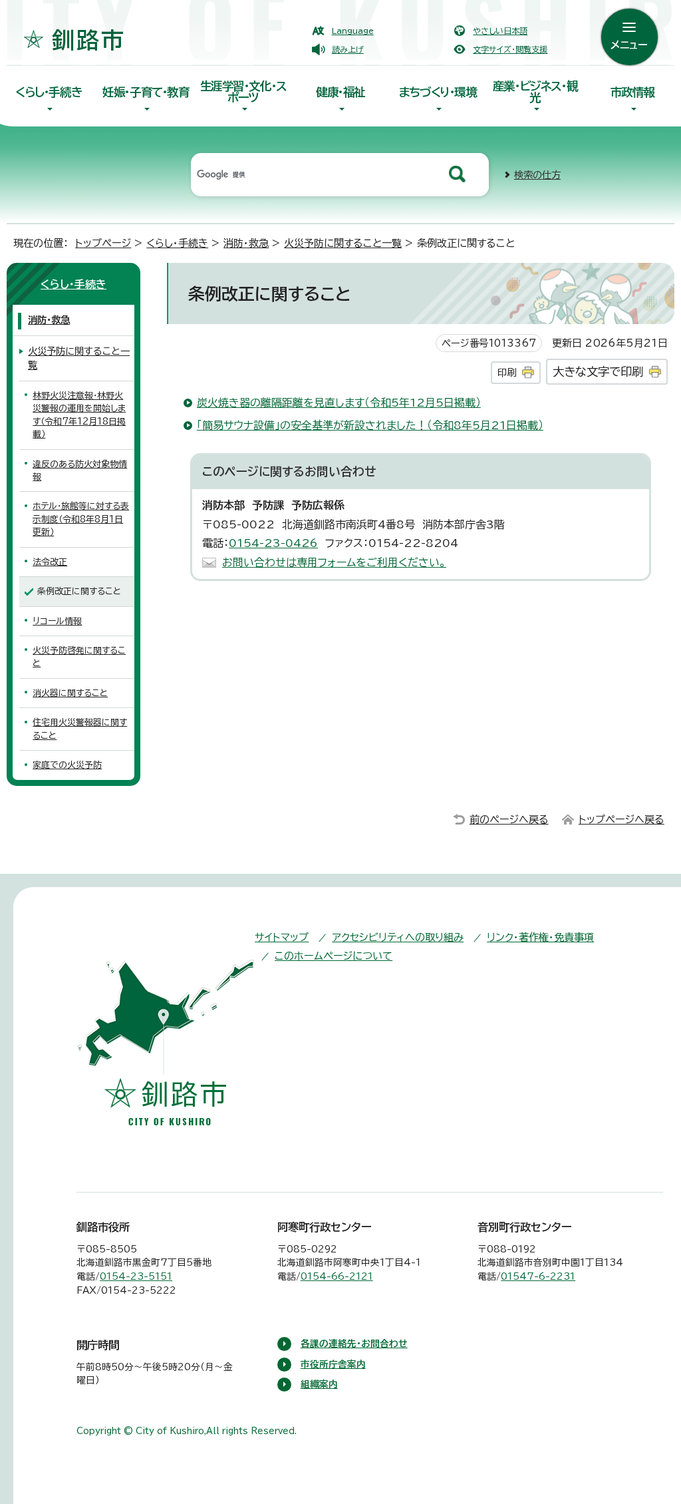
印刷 (506, 372)
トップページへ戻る (621, 820)
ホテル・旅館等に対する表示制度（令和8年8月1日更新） (81, 519)
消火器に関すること (70, 693)
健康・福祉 (340, 92)
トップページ (103, 243)
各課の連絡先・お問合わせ (354, 1343)
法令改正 (50, 562)
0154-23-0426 (273, 543)
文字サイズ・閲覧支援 (510, 49)
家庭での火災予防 (67, 765)
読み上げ (348, 49)
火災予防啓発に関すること (79, 656)
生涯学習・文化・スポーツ (243, 92)
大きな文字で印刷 (598, 371)
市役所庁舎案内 (333, 1364)
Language (353, 31)
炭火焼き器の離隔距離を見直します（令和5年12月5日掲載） (339, 402)
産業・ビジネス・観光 (535, 92)
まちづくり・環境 (438, 92)
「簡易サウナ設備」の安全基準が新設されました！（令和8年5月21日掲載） (370, 425)
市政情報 (632, 92)
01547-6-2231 (538, 1276)
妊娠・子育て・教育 (145, 92)
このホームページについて (333, 956)
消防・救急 (246, 243)
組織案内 (319, 1384)
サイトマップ (282, 937)
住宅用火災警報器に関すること (80, 728)
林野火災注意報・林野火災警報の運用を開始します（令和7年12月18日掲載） (79, 415)
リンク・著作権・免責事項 (540, 937)
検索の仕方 (537, 175)
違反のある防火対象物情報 (80, 470)
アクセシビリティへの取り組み (398, 937)
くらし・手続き (48, 92)
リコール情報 (57, 621)
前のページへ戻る (509, 820)
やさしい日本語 (500, 31)
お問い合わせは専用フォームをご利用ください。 (334, 562)
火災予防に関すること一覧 (343, 243)
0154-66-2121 (337, 1276)
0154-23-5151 (136, 1276)
